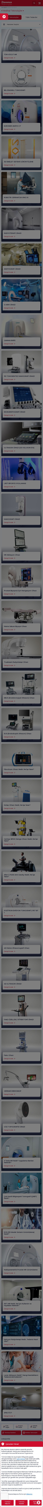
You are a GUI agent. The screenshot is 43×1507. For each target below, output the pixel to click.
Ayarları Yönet (35, 1502)
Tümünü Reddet (21, 1502)
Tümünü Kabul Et (7, 1502)
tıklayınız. (29, 1494)
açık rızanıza (21, 1459)
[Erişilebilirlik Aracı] (38, 1502)
